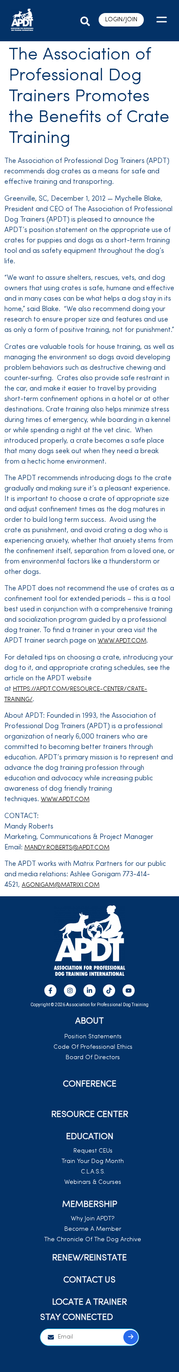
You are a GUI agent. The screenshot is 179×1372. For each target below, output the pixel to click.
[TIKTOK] (109, 990)
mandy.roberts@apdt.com (66, 848)
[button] (85, 19)
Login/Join (121, 20)
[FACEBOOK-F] (50, 990)
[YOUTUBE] (129, 990)
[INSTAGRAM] (70, 990)
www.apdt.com (122, 641)
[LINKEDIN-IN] (89, 990)
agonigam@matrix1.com (60, 885)
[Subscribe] (130, 1337)
